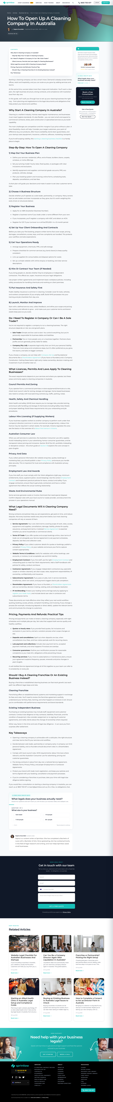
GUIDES (83, 1067)
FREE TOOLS (85, 1075)
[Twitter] (23, 1077)
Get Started (48, 1054)
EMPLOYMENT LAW (40, 1079)
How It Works (49, 2)
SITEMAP (84, 1083)
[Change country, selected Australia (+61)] (40, 889)
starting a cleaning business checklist (48, 139)
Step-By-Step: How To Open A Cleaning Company (27, 55)
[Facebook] (12, 1077)
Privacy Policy (46, 460)
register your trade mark (22, 593)
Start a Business (25, 2)
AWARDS (60, 1069)
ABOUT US (61, 1067)
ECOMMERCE (38, 1073)
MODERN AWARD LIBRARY (89, 1073)
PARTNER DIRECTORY (64, 1083)
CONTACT (105, 2)
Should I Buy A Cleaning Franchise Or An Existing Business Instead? (33, 70)
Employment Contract (60, 560)
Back (15, 825)
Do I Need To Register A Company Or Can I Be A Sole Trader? (30, 58)
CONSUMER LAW (39, 1083)
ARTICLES (84, 1079)
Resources (66, 2)
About (58, 2)
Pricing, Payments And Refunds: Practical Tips (25, 67)
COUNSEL (61, 1079)
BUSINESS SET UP (40, 1069)
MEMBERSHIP (62, 1077)
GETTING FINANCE (40, 1077)
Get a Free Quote (56, 906)
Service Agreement (51, 529)
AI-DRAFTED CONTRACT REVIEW (44, 1067)
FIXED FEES (61, 1075)
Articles (15, 13)
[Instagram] (16, 1077)
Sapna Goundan (19, 29)
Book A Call (65, 1054)
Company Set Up (47, 355)
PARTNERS (61, 1081)
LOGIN (97, 2)
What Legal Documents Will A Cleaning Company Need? (28, 64)
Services (39, 2)
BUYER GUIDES (85, 1069)
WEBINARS (84, 1077)
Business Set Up (23, 13)
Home (9, 13)
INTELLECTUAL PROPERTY (42, 1075)
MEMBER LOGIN (86, 1085)
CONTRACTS (38, 1071)
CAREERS (61, 1071)
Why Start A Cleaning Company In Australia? (25, 53)
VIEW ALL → (38, 1085)
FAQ (82, 1081)
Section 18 (44, 446)
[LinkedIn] (19, 1077)
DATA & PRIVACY (39, 1081)
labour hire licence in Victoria (46, 428)
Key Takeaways (15, 73)
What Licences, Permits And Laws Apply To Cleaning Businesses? (33, 61)
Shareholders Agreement (31, 357)
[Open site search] (72, 2)
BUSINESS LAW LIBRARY (88, 1071)
